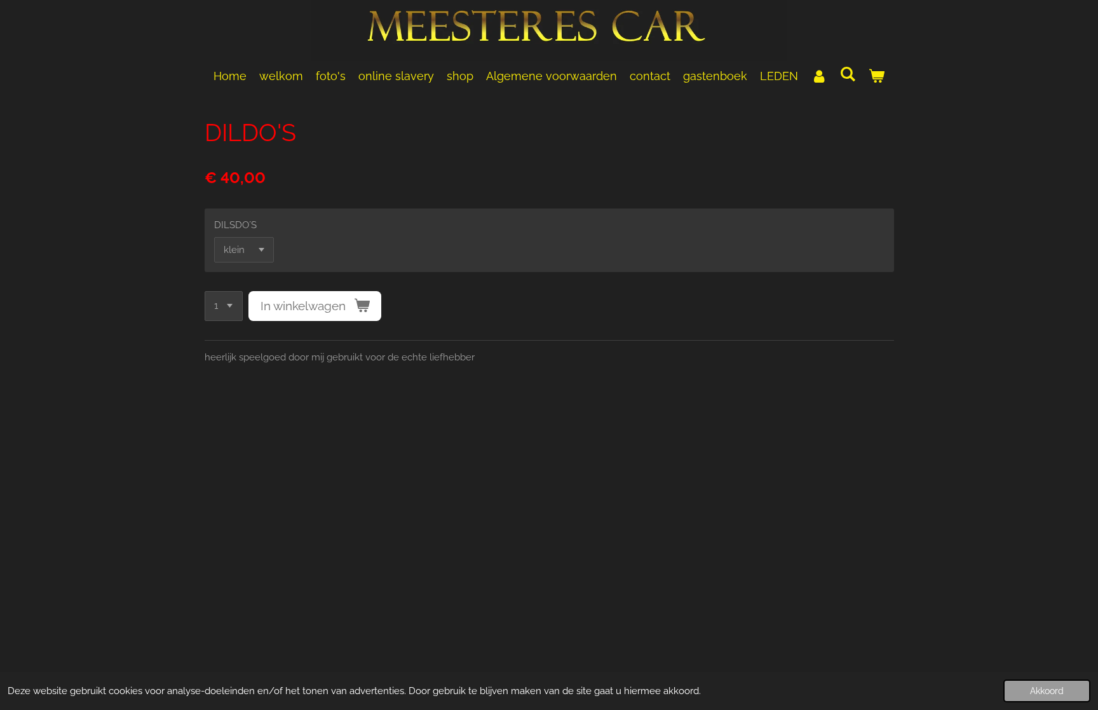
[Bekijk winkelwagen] (876, 76)
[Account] (818, 76)
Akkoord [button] (1047, 691)
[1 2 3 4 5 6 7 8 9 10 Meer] (224, 306)
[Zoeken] (847, 74)
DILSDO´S (235, 225)
